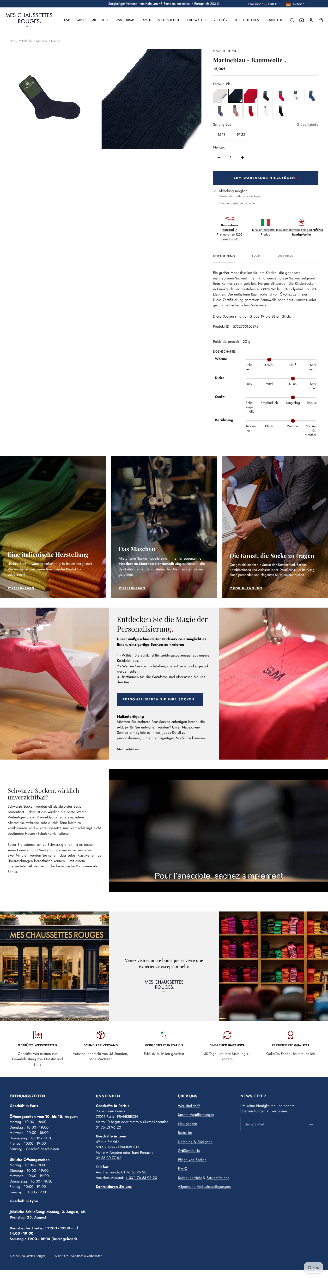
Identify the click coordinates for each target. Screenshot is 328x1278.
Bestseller (274, 20)
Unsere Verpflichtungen (196, 1114)
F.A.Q (182, 1168)
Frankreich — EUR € (262, 3)
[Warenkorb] (320, 20)
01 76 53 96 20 (108, 1127)
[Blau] (235, 96)
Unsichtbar (125, 20)
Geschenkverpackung (301, 232)
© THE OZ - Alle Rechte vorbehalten (78, 1256)
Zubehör (220, 20)
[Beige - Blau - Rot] (235, 111)
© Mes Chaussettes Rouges (27, 1256)
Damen (146, 20)
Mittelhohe (100, 20)
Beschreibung (224, 257)
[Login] (311, 20)
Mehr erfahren (128, 749)
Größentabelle (307, 124)
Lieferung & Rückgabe (195, 1141)
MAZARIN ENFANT (226, 50)
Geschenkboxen (246, 20)
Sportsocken (168, 20)
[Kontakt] (301, 20)
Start (12, 41)
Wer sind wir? (189, 1105)
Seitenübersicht (190, 1177)
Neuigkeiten (187, 1123)
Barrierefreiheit (218, 1177)
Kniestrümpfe (74, 20)
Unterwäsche (196, 20)
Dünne (55, 41)
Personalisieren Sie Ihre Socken (158, 699)
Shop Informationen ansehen (237, 203)
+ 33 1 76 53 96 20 (141, 1177)
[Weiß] (220, 96)
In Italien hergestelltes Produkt (265, 232)
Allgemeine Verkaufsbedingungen (204, 1186)
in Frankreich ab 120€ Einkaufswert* (230, 232)
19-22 (241, 134)
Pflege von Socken (192, 1159)
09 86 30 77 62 (108, 1157)
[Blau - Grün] (311, 96)
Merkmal (42, 41)
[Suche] (292, 20)
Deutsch (299, 3)
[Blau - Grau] (220, 111)
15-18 (221, 134)
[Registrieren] (312, 1124)
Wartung (285, 257)
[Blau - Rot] (250, 96)
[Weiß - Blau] (296, 96)
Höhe (256, 257)
